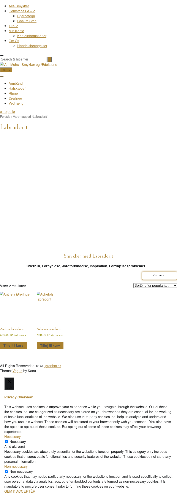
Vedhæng (16, 103)
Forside (5, 116)
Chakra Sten (26, 20)
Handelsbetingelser (32, 45)
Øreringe (15, 98)
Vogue (17, 370)
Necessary (17, 441)
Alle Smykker (19, 5)
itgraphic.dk (52, 365)
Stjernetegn (26, 15)
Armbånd (16, 83)
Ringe (13, 93)
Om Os (14, 40)
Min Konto (16, 30)
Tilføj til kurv (13, 345)
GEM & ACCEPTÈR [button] (19, 491)
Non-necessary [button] (16, 466)
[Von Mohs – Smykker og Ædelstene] (28, 64)
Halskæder (17, 88)
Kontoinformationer (31, 35)
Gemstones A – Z (22, 10)
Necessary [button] (12, 436)
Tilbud (13, 25)
